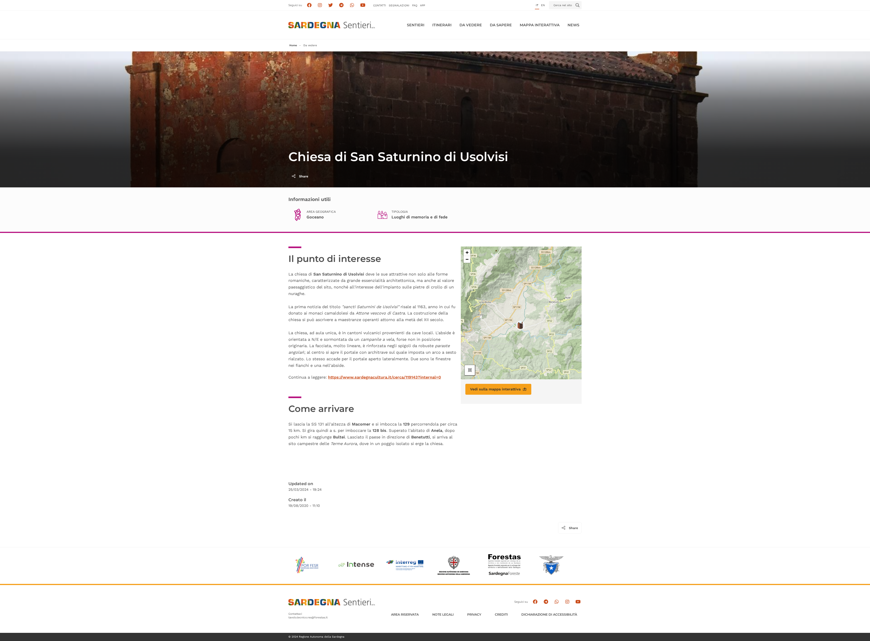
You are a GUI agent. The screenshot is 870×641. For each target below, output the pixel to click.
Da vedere (470, 25)
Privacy (474, 614)
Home (293, 45)
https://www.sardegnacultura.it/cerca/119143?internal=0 (384, 377)
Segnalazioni (399, 5)
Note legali (443, 614)
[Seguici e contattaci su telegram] (341, 5)
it (537, 5)
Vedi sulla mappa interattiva (495, 389)
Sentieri (415, 25)
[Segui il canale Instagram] (567, 602)
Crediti (501, 614)
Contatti (379, 5)
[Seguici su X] (330, 5)
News (573, 25)
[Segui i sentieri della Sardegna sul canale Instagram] (320, 5)
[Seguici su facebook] (309, 5)
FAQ (414, 5)
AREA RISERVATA (405, 614)
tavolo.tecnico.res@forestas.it (308, 617)
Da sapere (501, 25)
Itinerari (442, 25)
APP (422, 5)
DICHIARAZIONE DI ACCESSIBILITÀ (549, 614)
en (543, 5)
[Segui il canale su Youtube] (362, 5)
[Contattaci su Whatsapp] (352, 5)
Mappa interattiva (540, 25)
